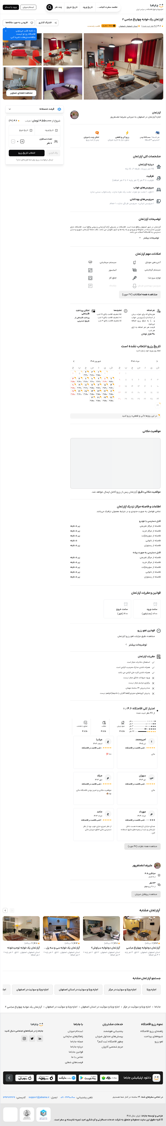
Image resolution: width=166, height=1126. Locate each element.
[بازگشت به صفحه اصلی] (9, 1077)
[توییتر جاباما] (32, 1038)
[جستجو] (49, 7)
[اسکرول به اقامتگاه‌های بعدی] (5, 910)
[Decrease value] (13, 141)
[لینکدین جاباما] (40, 1038)
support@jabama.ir (39, 1097)
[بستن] (5, 31)
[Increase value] (22, 141)
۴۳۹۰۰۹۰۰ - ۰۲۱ (68, 1097)
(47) (149, 26)
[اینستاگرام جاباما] (24, 1038)
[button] (123, 66)
